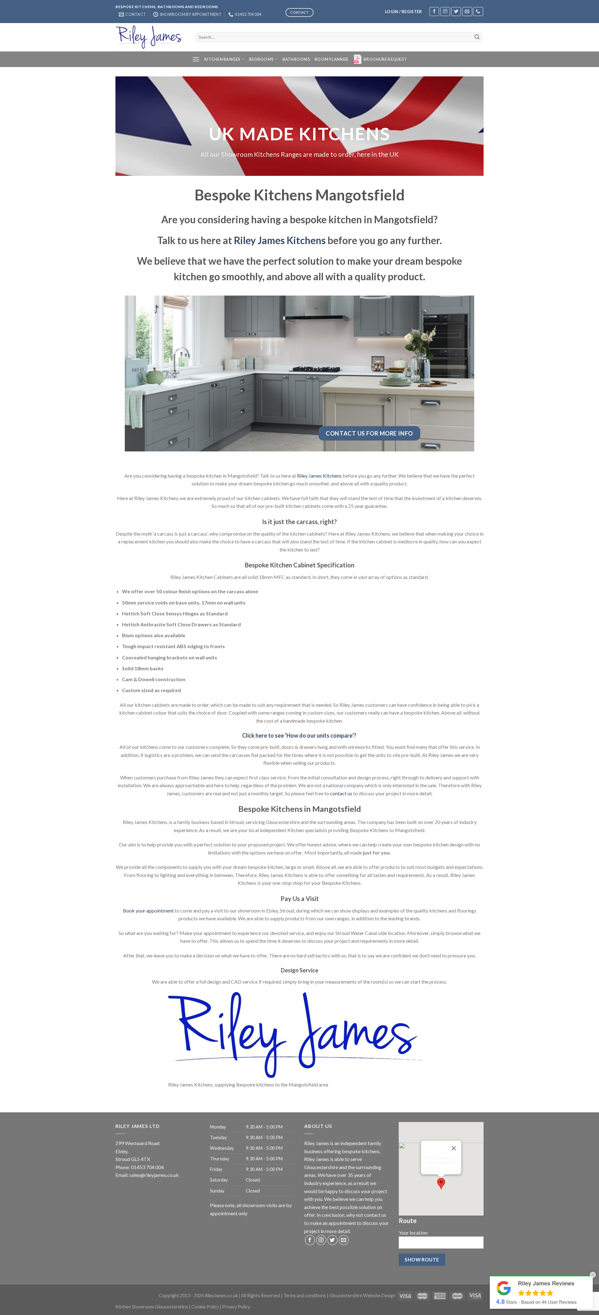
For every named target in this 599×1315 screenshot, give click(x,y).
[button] (441, 1183)
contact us (341, 793)
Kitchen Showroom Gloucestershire (151, 1306)
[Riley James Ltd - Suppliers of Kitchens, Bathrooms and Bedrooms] (150, 37)
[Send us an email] (467, 11)
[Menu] (196, 59)
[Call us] (478, 11)
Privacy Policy (236, 1306)
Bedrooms (261, 59)
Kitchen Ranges (222, 59)
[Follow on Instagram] (445, 11)
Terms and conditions (304, 1295)
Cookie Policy (205, 1306)
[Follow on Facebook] (434, 11)
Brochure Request (385, 59)
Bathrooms (296, 59)
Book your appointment (148, 910)
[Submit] (477, 37)
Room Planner (331, 59)
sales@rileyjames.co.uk (154, 1175)
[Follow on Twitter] (456, 11)
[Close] (453, 1148)
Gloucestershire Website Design (362, 1295)
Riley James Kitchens (280, 240)
